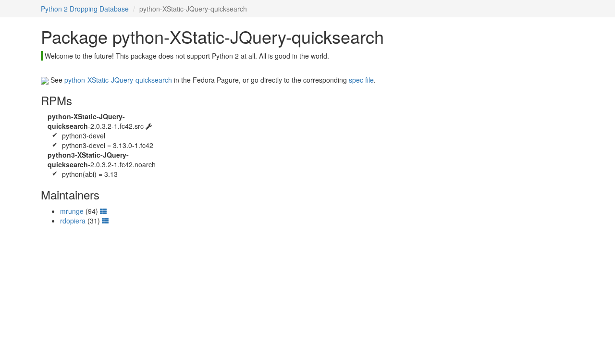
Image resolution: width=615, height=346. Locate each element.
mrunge (72, 211)
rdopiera (73, 220)
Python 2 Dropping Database (85, 8)
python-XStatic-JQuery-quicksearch (118, 80)
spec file (361, 80)
